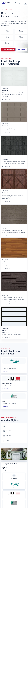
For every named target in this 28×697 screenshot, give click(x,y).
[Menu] (25, 3)
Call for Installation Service (9, 49)
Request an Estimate (21, 49)
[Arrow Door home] (7, 3)
